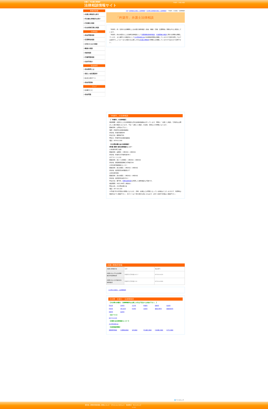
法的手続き (89, 61)
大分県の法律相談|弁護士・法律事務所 (156, 10)
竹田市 (111, 309)
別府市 (111, 312)
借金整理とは (89, 69)
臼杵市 (122, 305)
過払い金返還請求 (91, 73)
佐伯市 (168, 305)
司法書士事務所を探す (93, 19)
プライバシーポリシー (118, 405)
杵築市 (145, 305)
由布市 (122, 312)
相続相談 (88, 53)
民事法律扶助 (127, 181)
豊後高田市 (169, 309)
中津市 (134, 309)
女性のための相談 (91, 44)
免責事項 (128, 405)
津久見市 (123, 309)
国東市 (157, 305)
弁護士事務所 (144, 40)
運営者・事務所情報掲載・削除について (97, 405)
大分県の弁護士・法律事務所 (117, 290)
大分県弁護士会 (139, 37)
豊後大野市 (158, 309)
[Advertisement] (145, 63)
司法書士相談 (147, 330)
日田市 (145, 309)
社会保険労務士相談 (92, 27)
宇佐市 (111, 305)
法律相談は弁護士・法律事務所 (137, 10)
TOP (127, 10)
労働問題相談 (89, 57)
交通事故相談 (124, 330)
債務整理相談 (113, 330)
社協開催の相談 (161, 34)
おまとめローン (90, 78)
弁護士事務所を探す (92, 14)
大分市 (134, 305)
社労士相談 (169, 330)
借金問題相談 (89, 35)
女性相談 (134, 330)
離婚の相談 (89, 48)
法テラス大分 (113, 318)
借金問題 (88, 94)
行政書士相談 (159, 330)
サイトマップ (137, 405)
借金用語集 (89, 82)
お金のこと (89, 90)
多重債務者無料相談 (148, 34)
